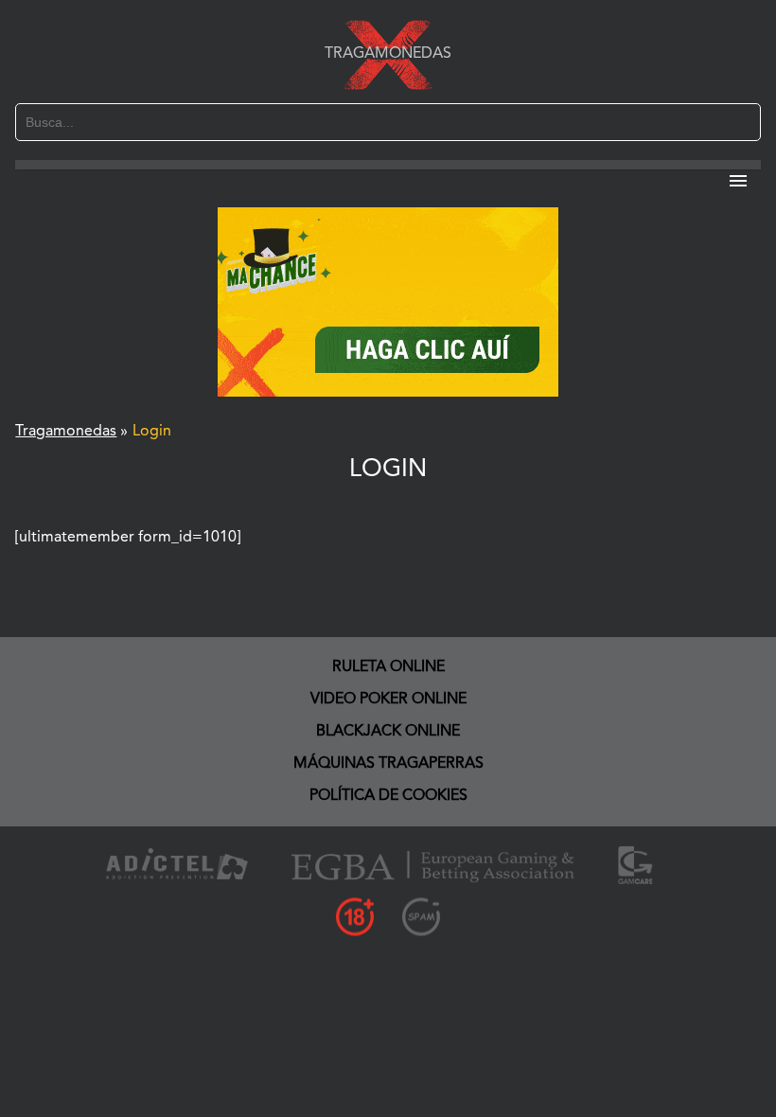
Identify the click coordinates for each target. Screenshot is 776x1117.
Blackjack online (388, 731)
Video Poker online (388, 699)
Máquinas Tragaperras (388, 763)
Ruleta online (388, 667)
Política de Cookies (388, 796)
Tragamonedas (388, 54)
